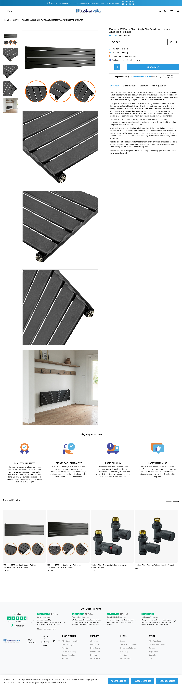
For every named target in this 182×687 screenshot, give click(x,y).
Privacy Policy (125, 658)
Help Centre (95, 648)
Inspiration (153, 651)
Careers (152, 648)
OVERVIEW (114, 86)
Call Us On (45, 638)
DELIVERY (144, 86)
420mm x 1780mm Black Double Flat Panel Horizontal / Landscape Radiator (20, 566)
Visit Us (65, 648)
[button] (176, 501)
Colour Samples (68, 655)
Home (6, 20)
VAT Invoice (95, 658)
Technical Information (158, 644)
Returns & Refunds (128, 648)
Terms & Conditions (128, 644)
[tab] (114, 86)
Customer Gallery (69, 651)
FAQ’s (122, 641)
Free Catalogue (68, 644)
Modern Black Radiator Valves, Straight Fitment (154, 565)
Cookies (123, 655)
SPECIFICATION (129, 86)
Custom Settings (142, 681)
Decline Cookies (167, 681)
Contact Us (94, 644)
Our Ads (152, 655)
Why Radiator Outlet (70, 641)
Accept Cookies (118, 681)
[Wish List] (171, 11)
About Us (94, 641)
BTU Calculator (155, 641)
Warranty (124, 651)
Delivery (93, 655)
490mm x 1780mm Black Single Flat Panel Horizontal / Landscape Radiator (64, 566)
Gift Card (65, 658)
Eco (150, 658)
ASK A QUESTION (159, 86)
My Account (95, 651)
